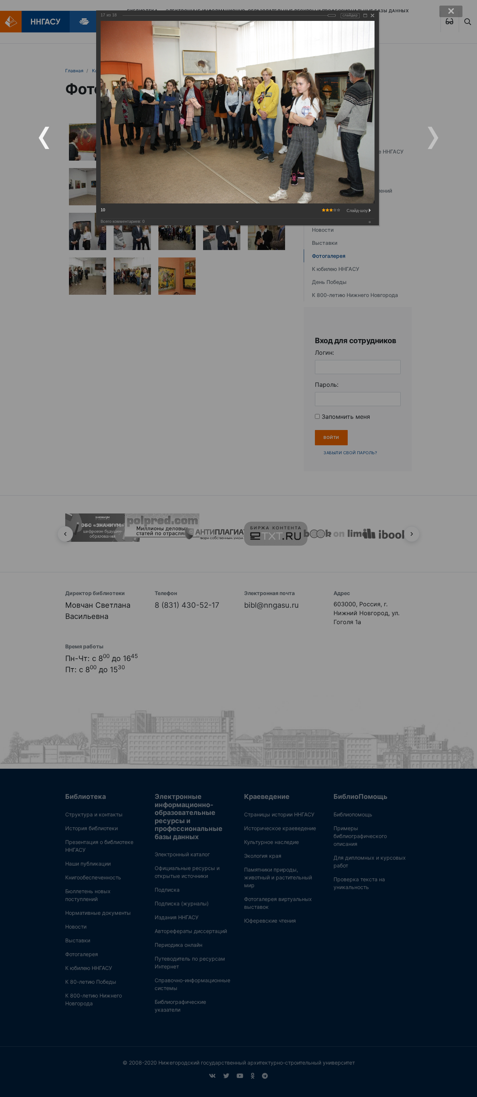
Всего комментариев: (123, 221)
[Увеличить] (365, 15)
